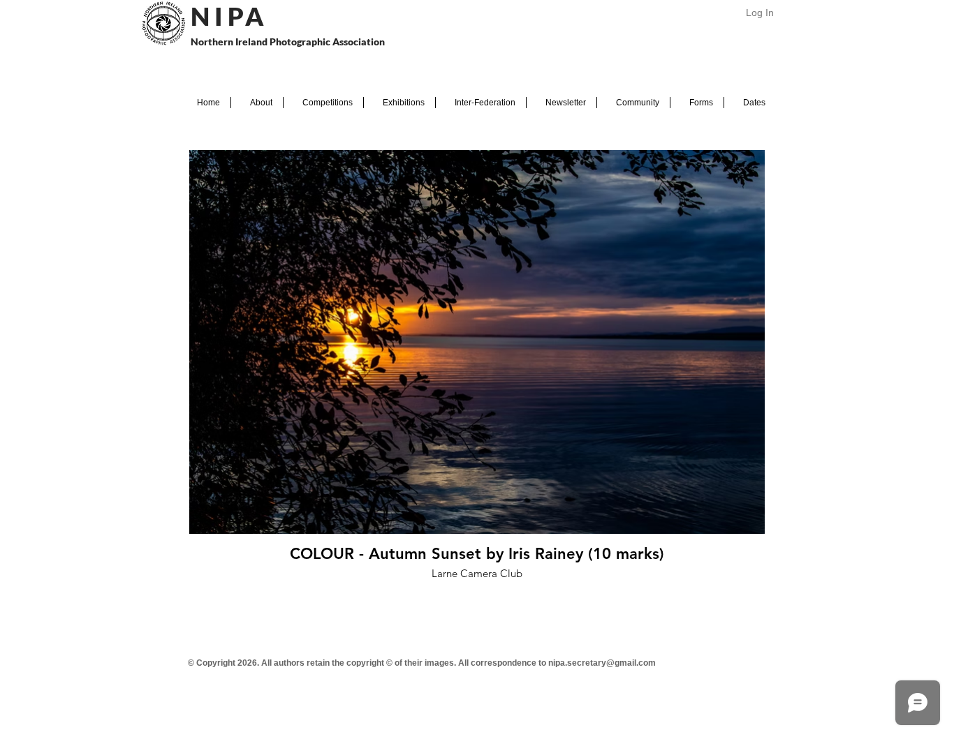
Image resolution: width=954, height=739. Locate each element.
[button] (257, 102)
